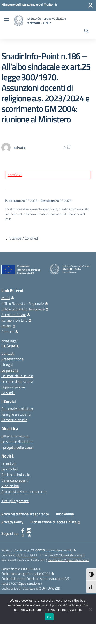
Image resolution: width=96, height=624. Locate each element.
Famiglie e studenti (16, 414)
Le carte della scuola (17, 381)
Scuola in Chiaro (13, 315)
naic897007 (42, 573)
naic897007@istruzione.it (67, 555)
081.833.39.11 (27, 555)
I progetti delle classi (17, 447)
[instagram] (29, 533)
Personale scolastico (17, 408)
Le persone (9, 370)
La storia (8, 392)
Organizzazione (13, 387)
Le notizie (8, 463)
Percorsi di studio (14, 420)
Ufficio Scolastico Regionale (22, 303)
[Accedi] (90, 5)
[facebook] (23, 533)
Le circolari (9, 469)
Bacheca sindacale (15, 474)
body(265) (15, 174)
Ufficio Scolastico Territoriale (23, 309)
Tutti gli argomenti (15, 501)
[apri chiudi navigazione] (6, 21)
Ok (49, 617)
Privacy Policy (12, 522)
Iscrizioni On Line (14, 320)
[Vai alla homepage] (18, 20)
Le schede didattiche (17, 441)
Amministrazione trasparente (24, 491)
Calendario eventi (14, 480)
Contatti (7, 353)
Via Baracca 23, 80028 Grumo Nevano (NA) (43, 550)
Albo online (10, 486)
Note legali (9, 341)
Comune (7, 331)
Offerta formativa (14, 436)
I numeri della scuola (17, 376)
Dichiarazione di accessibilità (53, 522)
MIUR (5, 298)
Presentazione (12, 359)
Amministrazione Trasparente (25, 514)
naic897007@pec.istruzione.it (68, 560)
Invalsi (6, 326)
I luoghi (7, 364)
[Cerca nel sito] (86, 31)
